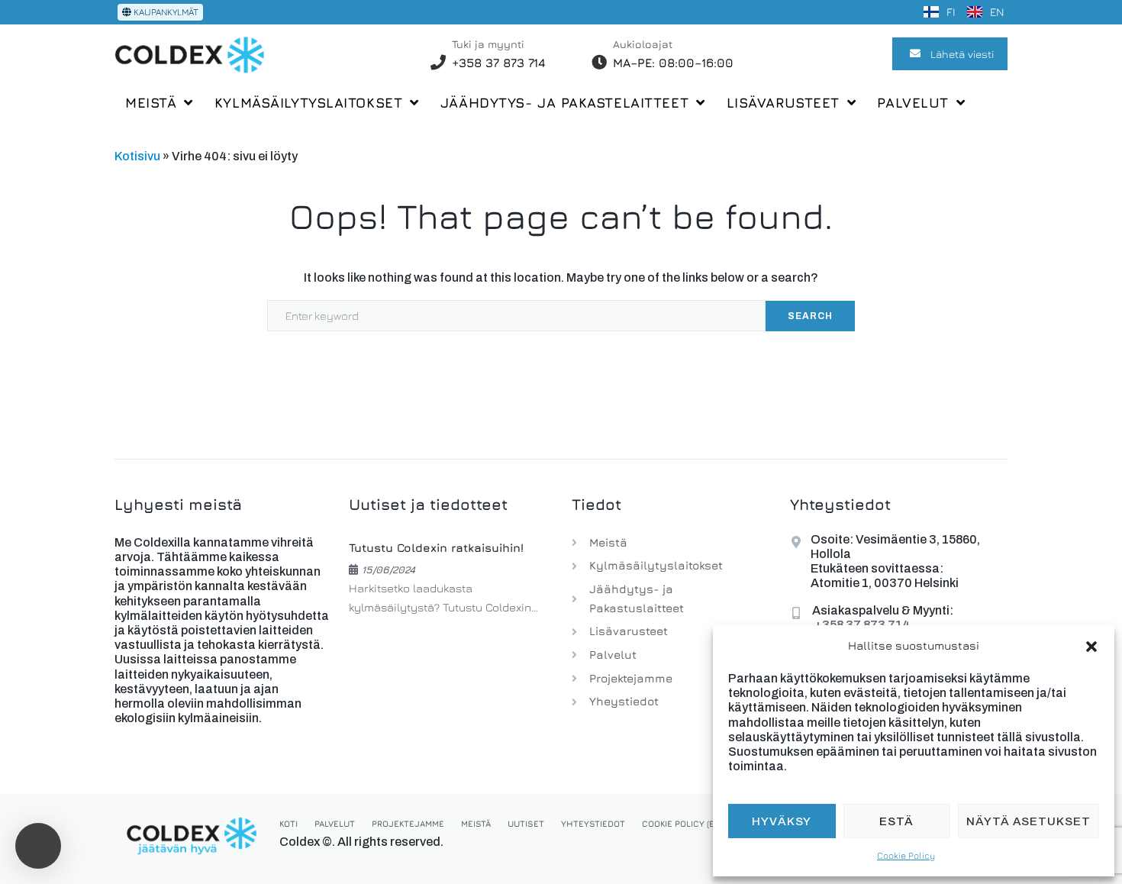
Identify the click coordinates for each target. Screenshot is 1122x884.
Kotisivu (137, 156)
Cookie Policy (906, 855)
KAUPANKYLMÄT (164, 12)
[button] (1091, 646)
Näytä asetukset (1028, 821)
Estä (896, 821)
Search (810, 316)
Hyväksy (781, 821)
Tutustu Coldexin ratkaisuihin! (436, 547)
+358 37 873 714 (499, 62)
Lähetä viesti (962, 53)
